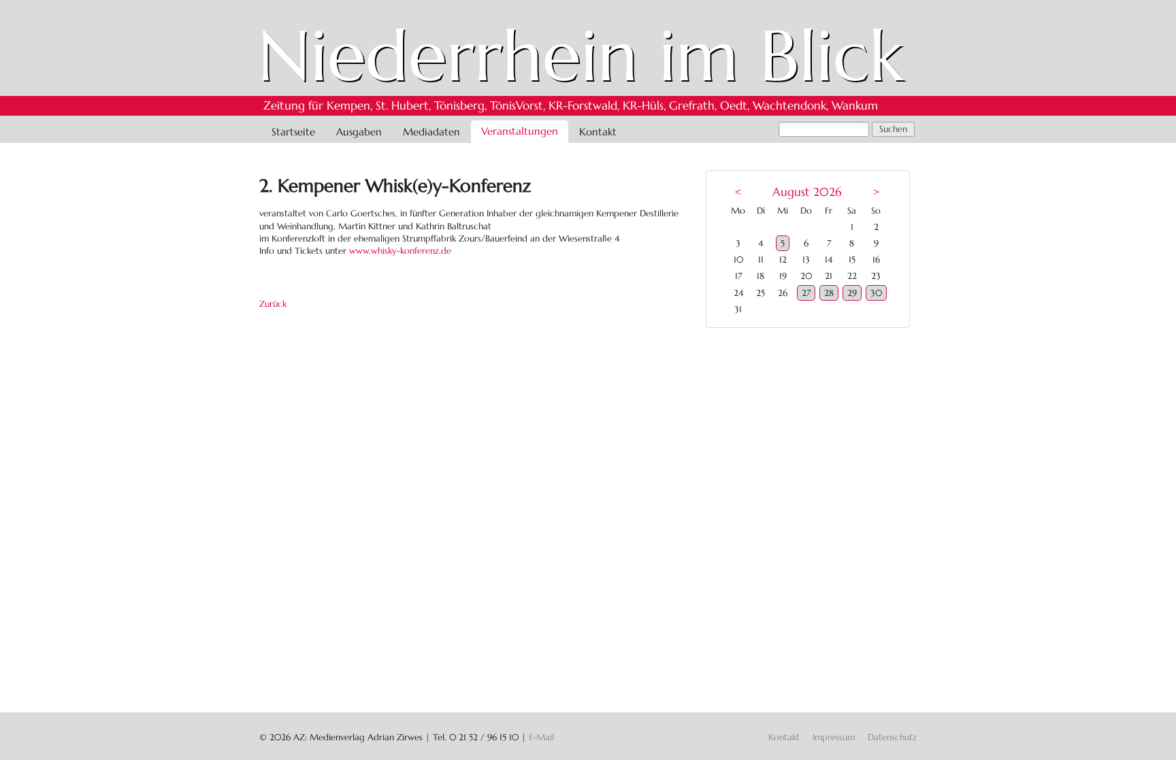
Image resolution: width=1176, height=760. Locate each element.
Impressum (834, 737)
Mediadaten (431, 131)
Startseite (293, 131)
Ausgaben (359, 131)
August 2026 (806, 192)
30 (876, 293)
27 (806, 293)
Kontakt (598, 131)
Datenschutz (892, 737)
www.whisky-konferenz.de (400, 251)
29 (852, 293)
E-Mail (541, 737)
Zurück (273, 304)
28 (829, 293)
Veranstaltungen (519, 131)
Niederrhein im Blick (581, 56)
